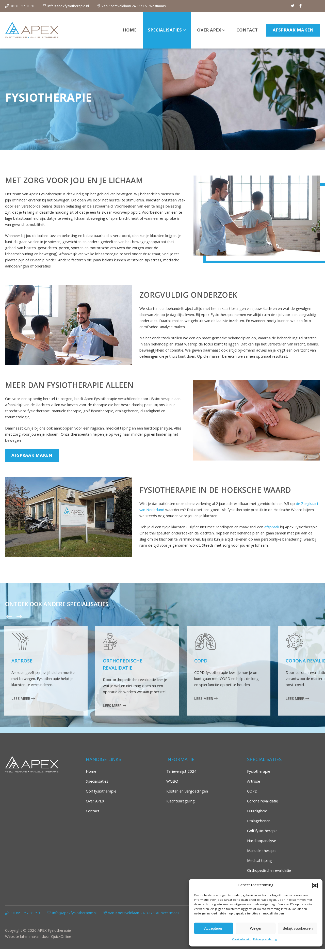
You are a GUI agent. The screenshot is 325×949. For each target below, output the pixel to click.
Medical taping (259, 861)
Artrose (21, 661)
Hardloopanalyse (261, 841)
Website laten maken (23, 937)
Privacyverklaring (265, 939)
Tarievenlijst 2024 (181, 772)
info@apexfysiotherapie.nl (68, 6)
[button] (314, 885)
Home (130, 30)
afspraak (271, 527)
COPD (200, 661)
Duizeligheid (257, 811)
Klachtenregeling (180, 801)
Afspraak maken (293, 30)
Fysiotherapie (258, 772)
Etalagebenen (258, 821)
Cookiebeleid (241, 939)
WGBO (172, 782)
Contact (247, 30)
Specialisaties (165, 30)
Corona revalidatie (262, 801)
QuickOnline (61, 937)
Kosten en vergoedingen (187, 791)
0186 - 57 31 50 (22, 6)
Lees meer (21, 699)
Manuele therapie (262, 851)
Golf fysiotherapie (101, 791)
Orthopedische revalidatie (122, 665)
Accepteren (213, 928)
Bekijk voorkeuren (298, 928)
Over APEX (209, 30)
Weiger (256, 928)
